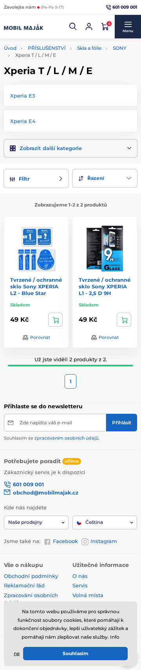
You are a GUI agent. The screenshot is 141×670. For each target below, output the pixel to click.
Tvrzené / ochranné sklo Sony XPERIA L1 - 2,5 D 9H (104, 286)
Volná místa (87, 595)
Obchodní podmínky (31, 576)
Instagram (103, 541)
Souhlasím (76, 653)
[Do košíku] (55, 319)
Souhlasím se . (51, 438)
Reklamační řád (24, 585)
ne (17, 653)
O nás (80, 576)
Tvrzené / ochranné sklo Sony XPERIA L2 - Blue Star (36, 286)
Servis (80, 585)
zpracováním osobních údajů (66, 438)
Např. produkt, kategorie (54, 45)
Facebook (65, 541)
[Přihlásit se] (89, 26)
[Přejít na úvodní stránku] (23, 26)
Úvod (10, 48)
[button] (73, 26)
